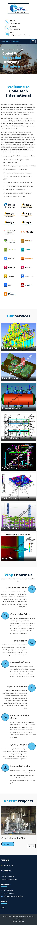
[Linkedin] (3, 907)
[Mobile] (7, 28)
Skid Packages (9, 348)
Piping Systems (10, 378)
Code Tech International (10, 41)
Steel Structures (10, 528)
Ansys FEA (7, 558)
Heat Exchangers (10, 438)
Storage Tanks (9, 468)
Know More (8, 844)
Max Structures (8, 865)
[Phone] (7, 22)
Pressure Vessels (11, 408)
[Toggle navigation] (33, 41)
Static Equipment (11, 498)
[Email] (7, 34)
